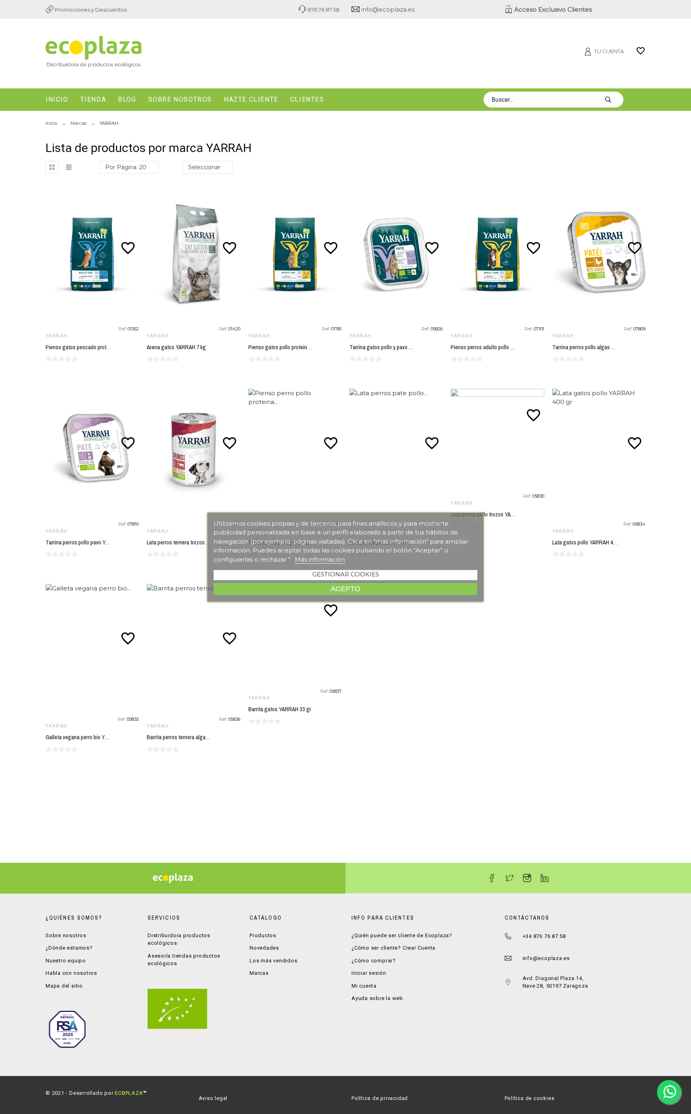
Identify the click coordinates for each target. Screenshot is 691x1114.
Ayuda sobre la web (377, 998)
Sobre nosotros (66, 935)
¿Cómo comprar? (373, 961)
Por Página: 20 (125, 167)
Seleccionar (204, 167)
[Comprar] (94, 254)
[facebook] (492, 878)
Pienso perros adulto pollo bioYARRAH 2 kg (499, 347)
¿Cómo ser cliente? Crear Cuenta (393, 948)
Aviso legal (213, 1098)
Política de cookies (530, 1098)
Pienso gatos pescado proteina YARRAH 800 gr (99, 347)
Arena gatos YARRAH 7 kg (176, 347)
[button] (52, 167)
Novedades (264, 948)
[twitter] (509, 878)
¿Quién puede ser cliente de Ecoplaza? (401, 935)
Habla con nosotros (71, 973)
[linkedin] (544, 878)
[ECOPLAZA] (142, 52)
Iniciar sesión (368, 973)
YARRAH (57, 336)
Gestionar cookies (345, 574)
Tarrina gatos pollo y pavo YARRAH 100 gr (396, 347)
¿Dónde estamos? (69, 948)
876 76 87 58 (323, 9)
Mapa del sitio (64, 986)
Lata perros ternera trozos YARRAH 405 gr (194, 542)
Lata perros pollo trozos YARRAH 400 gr (495, 514)
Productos (263, 935)
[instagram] (527, 878)
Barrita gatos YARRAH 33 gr (279, 709)
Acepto (345, 588)
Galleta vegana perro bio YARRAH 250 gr (91, 737)
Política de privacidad (379, 1098)
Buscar (613, 100)
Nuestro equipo (66, 961)
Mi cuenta (364, 986)
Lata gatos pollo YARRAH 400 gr (588, 542)
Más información (320, 559)
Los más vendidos (273, 961)
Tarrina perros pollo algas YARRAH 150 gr (599, 347)
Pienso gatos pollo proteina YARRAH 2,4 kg (297, 347)
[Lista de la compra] (640, 53)
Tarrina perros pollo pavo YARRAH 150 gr (92, 542)
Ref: (123, 329)
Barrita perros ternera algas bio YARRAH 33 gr (198, 737)
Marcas (259, 973)
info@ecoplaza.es (387, 9)
